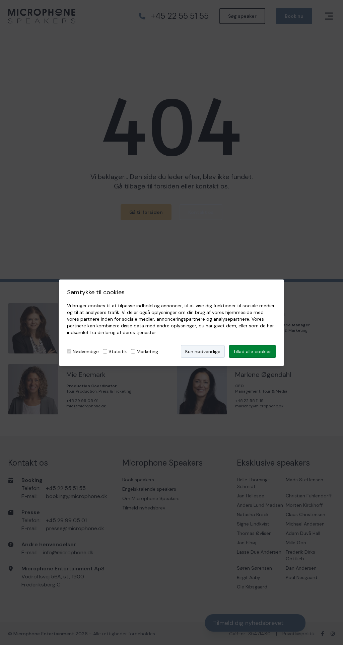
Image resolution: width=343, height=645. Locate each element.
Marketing (147, 351)
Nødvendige (86, 351)
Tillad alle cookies (252, 351)
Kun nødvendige (202, 351)
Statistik (118, 351)
